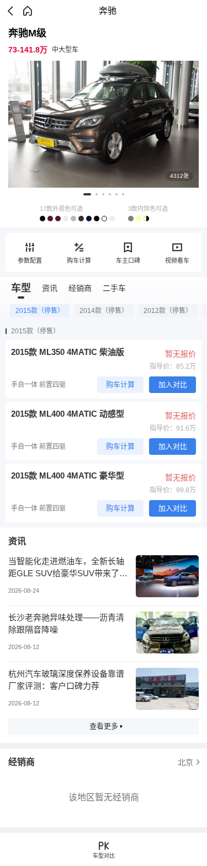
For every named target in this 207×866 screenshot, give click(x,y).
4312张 (179, 176)
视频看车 (177, 260)
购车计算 (79, 260)
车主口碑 (128, 260)
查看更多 (103, 726)
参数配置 (30, 260)
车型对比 (104, 856)
